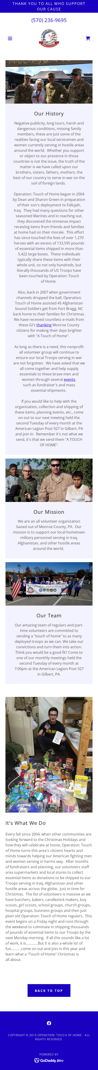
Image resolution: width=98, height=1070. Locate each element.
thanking (44, 324)
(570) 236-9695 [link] (49, 20)
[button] (11, 38)
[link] (49, 38)
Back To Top (49, 990)
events (69, 379)
